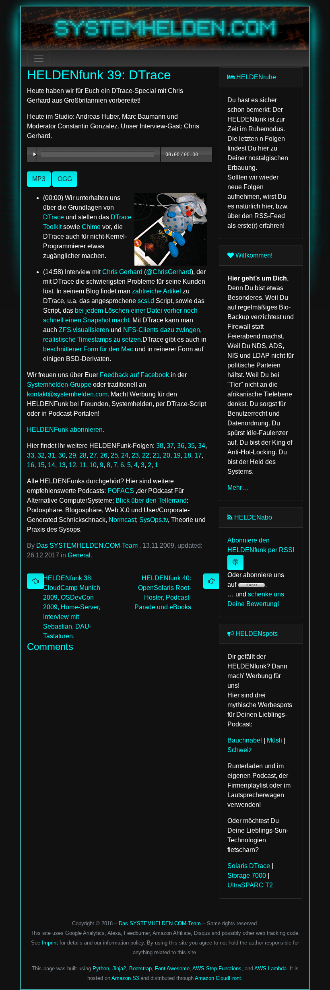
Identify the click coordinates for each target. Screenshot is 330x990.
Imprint (50, 943)
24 (124, 455)
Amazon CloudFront (218, 978)
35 (191, 445)
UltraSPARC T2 (250, 885)
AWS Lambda (270, 968)
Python (101, 968)
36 (180, 445)
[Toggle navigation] (38, 58)
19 (177, 455)
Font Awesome (172, 968)
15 (41, 465)
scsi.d (146, 300)
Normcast (122, 519)
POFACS (120, 490)
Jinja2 (119, 968)
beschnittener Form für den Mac (88, 349)
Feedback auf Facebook (134, 374)
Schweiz (239, 750)
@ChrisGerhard (168, 271)
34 (201, 445)
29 (72, 455)
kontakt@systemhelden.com (67, 394)
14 (51, 465)
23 (135, 455)
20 (166, 455)
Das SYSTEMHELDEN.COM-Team (87, 545)
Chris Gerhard (122, 271)
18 (187, 455)
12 (72, 465)
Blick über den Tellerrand (151, 500)
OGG (65, 178)
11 (82, 465)
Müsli (274, 740)
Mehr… (237, 487)
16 (30, 465)
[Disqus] (117, 756)
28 (83, 455)
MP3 (38, 178)
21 (156, 455)
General (79, 555)
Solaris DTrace (248, 865)
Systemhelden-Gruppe (59, 384)
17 (198, 455)
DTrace (53, 217)
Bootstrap (140, 968)
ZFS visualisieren (84, 329)
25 (114, 455)
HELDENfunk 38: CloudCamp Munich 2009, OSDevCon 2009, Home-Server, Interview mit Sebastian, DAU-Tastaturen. (71, 607)
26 (103, 455)
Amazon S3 (125, 978)
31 (51, 455)
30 (62, 455)
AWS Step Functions (216, 968)
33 (30, 455)
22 (145, 455)
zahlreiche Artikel (156, 291)
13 (62, 465)
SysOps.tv (153, 519)
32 (41, 455)
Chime (91, 226)
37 (170, 445)
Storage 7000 (246, 875)
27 (93, 455)
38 (159, 445)
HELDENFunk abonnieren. (65, 429)
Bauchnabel (244, 740)
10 (93, 465)
